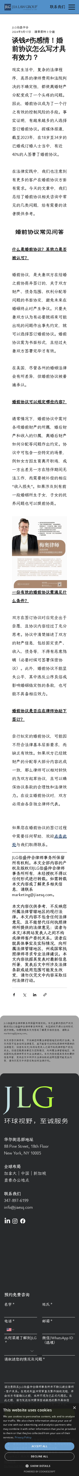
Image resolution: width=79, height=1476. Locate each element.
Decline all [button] (39, 1456)
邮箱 (47, 1321)
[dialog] (39, 1439)
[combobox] (20, 1351)
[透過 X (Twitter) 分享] (24, 995)
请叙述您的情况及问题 (24, 1359)
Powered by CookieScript (39, 1471)
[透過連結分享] (45, 995)
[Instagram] (15, 1221)
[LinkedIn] (7, 1221)
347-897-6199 (16, 1200)
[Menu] (71, 7)
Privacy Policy (23, 1437)
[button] (39, 1465)
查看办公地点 (16, 1180)
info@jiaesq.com (18, 1207)
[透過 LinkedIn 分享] (35, 995)
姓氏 (47, 1304)
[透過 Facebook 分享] (14, 995)
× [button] (74, 1407)
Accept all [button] (39, 1446)
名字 (9, 1304)
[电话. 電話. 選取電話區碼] (11, 1329)
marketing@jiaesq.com (15, 1033)
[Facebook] (22, 1221)
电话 (9, 1321)
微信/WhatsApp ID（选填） (57, 1340)
